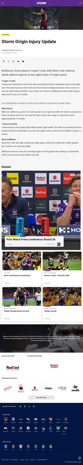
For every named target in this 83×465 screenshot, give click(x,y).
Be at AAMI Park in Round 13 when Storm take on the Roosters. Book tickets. (36, 103)
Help (27, 459)
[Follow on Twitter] (29, 406)
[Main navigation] (3, 3)
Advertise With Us (42, 459)
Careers (22, 459)
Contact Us (33, 459)
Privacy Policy (14, 459)
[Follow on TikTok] (20, 406)
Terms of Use (5, 459)
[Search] (80, 3)
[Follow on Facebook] (25, 406)
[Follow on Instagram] (34, 406)
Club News (5, 34)
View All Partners (41, 397)
